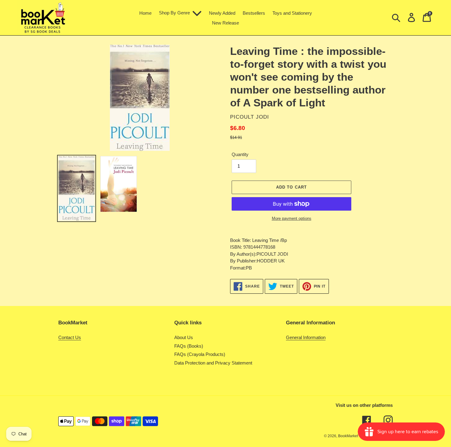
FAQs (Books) (188, 346)
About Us (183, 337)
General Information (306, 337)
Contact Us (69, 337)
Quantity (240, 154)
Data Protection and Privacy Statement (213, 362)
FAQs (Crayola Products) (199, 354)
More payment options (291, 218)
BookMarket (348, 436)
